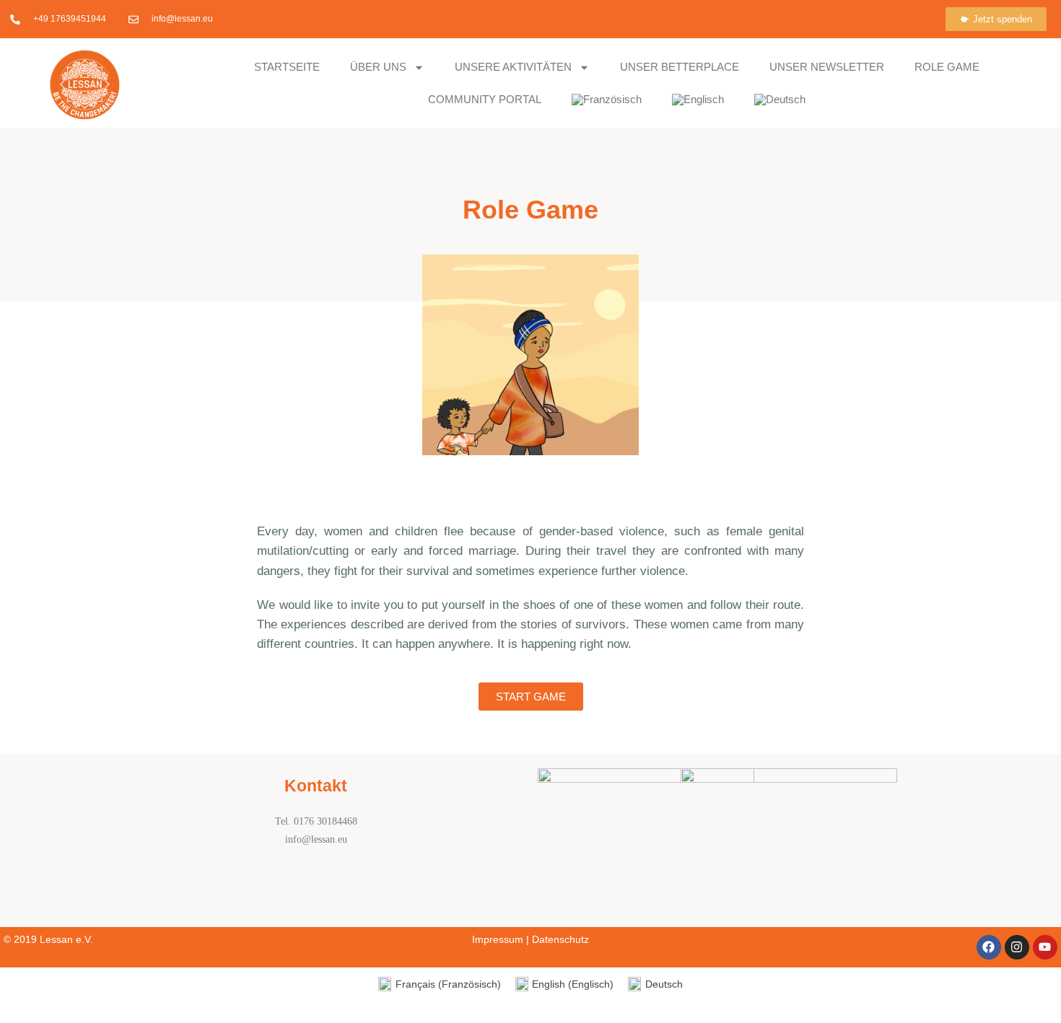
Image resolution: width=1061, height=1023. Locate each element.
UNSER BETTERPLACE (679, 67)
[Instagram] (1017, 947)
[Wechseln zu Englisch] (698, 100)
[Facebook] (989, 947)
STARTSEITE (287, 67)
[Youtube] (1045, 947)
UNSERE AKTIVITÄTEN (513, 67)
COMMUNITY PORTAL (484, 99)
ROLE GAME (946, 67)
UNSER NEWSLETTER (826, 67)
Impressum (497, 939)
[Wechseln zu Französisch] (606, 100)
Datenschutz (560, 939)
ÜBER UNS (378, 67)
